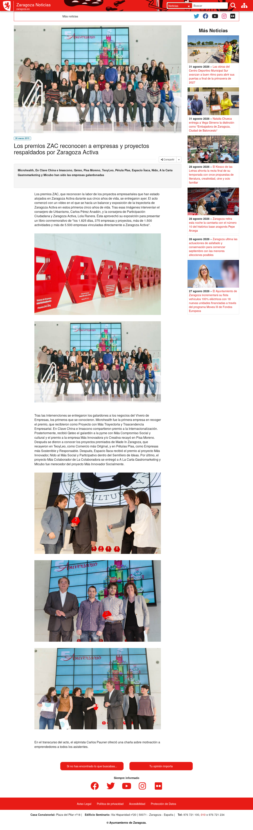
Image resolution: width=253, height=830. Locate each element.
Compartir (168, 159)
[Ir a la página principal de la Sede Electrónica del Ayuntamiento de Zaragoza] (8, 6)
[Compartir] (178, 159)
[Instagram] (224, 16)
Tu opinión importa (161, 766)
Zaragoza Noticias (33, 5)
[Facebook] (205, 16)
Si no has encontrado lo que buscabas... (92, 766)
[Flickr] (232, 16)
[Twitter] (196, 16)
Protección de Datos (163, 804)
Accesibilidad (137, 804)
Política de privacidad (110, 804)
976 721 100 (191, 815)
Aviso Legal (84, 804)
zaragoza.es (23, 8)
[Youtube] (215, 16)
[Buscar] (233, 5)
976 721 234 (217, 815)
